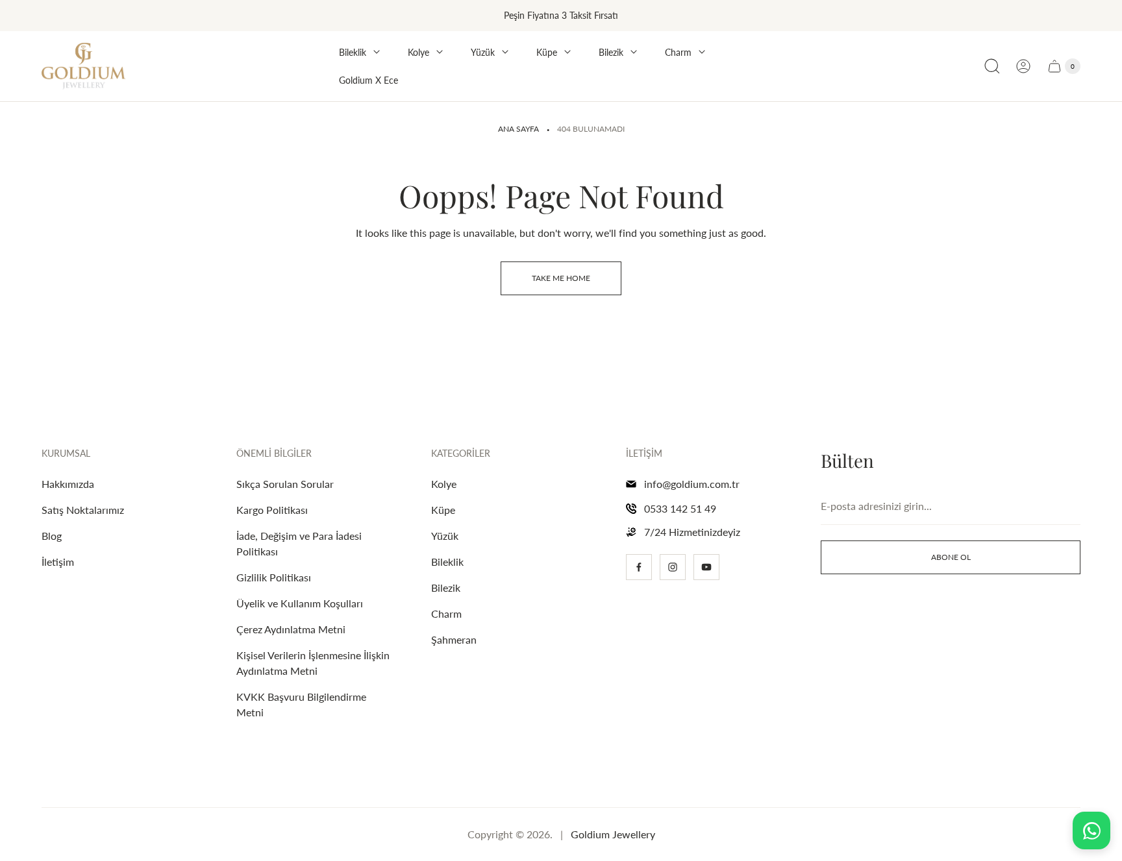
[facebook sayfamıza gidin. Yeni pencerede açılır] (639, 567)
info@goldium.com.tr (692, 484)
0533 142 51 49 (680, 508)
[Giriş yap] (1023, 66)
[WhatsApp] (1091, 830)
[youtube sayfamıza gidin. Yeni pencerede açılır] (706, 567)
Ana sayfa (518, 129)
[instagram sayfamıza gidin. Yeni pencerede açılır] (673, 567)
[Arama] (992, 66)
